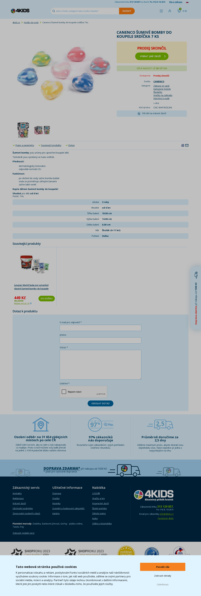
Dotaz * (64, 347)
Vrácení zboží (19, 503)
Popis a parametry (24, 145)
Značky (56, 498)
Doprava (56, 493)
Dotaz (71, 145)
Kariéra (56, 513)
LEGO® (96, 493)
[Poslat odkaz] (186, 145)
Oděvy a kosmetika (102, 523)
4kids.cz (16, 22)
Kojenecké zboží (100, 503)
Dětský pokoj (99, 513)
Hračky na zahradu (162, 95)
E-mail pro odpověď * (71, 322)
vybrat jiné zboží (150, 56)
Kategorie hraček (162, 88)
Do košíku (47, 298)
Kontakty (17, 493)
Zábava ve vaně (161, 85)
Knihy (95, 518)
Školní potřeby (99, 508)
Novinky (56, 503)
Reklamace (18, 498)
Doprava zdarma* (61, 468)
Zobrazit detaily (162, 575)
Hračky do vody (31, 22)
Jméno (63, 334)
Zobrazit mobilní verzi (23, 533)
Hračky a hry (98, 498)
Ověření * (65, 383)
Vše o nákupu (175, 2)
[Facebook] (183, 145)
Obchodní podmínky (23, 508)
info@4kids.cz (167, 513)
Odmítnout (162, 584)
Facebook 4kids (166, 518)
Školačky (157, 92)
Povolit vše (162, 566)
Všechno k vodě (161, 98)
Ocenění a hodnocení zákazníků (68, 508)
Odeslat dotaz (100, 403)
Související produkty (51, 145)
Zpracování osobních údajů (26, 513)
